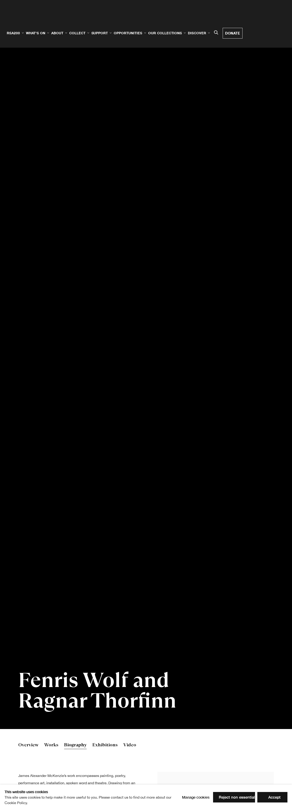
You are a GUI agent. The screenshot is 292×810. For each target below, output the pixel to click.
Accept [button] (274, 797)
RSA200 (13, 33)
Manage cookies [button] (195, 797)
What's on (35, 33)
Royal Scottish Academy (34, 18)
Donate (232, 33)
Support (99, 33)
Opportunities (128, 33)
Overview (28, 745)
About (57, 33)
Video (129, 745)
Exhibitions (105, 745)
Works (51, 745)
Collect (77, 33)
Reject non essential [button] (237, 797)
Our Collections (165, 33)
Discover (197, 33)
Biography (75, 745)
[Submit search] (216, 33)
